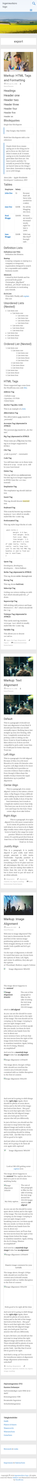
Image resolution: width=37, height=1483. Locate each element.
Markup (9, 1366)
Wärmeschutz (9, 1432)
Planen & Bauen (10, 1425)
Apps (8, 640)
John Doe (8, 193)
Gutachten (8, 1435)
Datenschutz (20, 1463)
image (6, 1371)
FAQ (25, 388)
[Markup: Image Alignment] (18, 914)
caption (17, 1169)
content (6, 882)
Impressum (8, 1463)
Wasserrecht (9, 1428)
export (6, 643)
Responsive (22, 640)
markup (21, 882)
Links (16, 1449)
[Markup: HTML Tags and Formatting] (18, 71)
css (11, 882)
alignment (23, 879)
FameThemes (8, 86)
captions (15, 1369)
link (24, 409)
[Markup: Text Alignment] (18, 676)
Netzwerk (8, 1449)
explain (26, 296)
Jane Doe (8, 207)
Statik (6, 1421)
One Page (14, 640)
